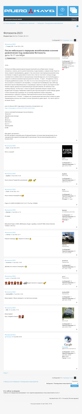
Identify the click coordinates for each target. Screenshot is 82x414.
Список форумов (10, 23)
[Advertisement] (32, 354)
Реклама (8, 336)
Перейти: (75, 381)
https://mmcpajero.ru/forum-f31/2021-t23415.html (20, 108)
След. (5, 373)
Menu (74, 19)
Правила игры (11, 58)
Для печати (77, 26)
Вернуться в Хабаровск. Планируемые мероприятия (21, 382)
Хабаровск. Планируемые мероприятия (50, 23)
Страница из (68, 40)
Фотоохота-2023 (10, 44)
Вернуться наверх (76, 140)
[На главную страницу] (30, 9)
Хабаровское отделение (27, 23)
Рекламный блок (10, 335)
